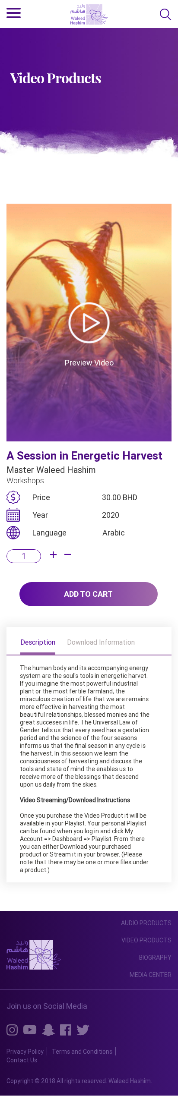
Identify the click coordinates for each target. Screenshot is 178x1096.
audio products (146, 923)
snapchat (48, 1030)
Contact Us (21, 1060)
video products (146, 940)
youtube (30, 1029)
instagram (12, 1030)
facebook (65, 1030)
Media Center (151, 975)
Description (37, 642)
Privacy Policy (25, 1051)
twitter (82, 1030)
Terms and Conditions (82, 1051)
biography (155, 957)
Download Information (101, 642)
